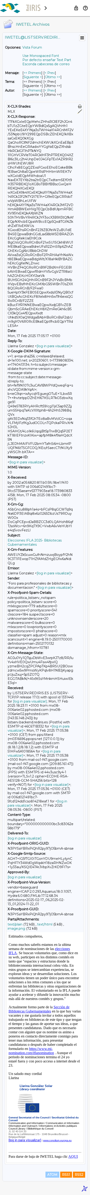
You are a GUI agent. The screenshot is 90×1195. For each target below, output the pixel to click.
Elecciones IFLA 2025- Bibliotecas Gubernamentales (35, 542)
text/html (44, 924)
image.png (16, 928)
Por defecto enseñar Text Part (46, 60)
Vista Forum (32, 47)
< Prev (50, 73)
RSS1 (66, 1175)
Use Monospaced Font (40, 56)
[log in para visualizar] (54, 346)
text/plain (15, 924)
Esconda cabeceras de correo (46, 64)
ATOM (52, 1175)
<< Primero (32, 73)
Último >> (52, 77)
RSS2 (79, 1175)
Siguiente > (33, 77)
